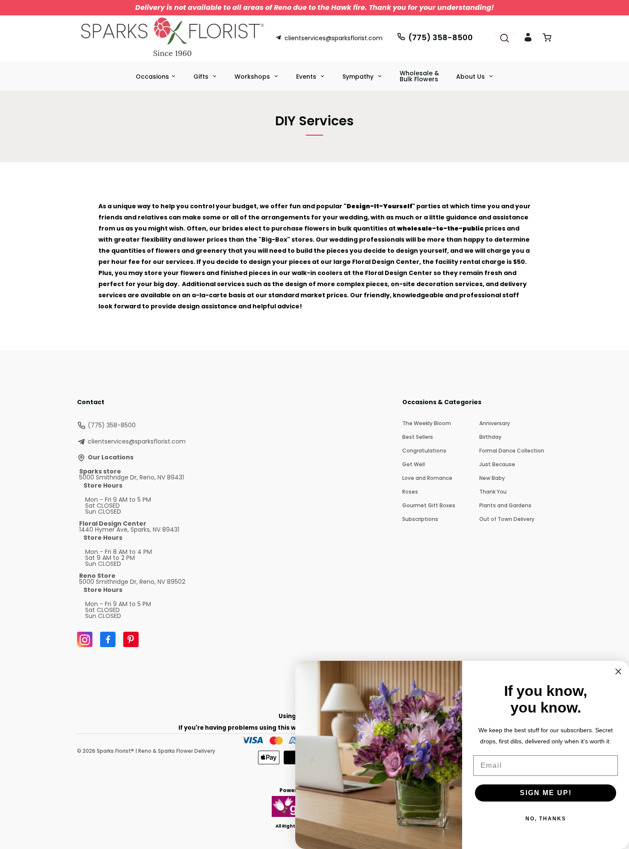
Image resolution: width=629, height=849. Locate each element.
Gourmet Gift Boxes (428, 505)
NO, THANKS (545, 819)
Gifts (201, 76)
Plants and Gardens (505, 505)
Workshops (253, 76)
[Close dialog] (618, 671)
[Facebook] (108, 639)
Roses (410, 491)
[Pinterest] (131, 639)
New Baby (492, 478)
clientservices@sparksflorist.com (334, 38)
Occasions (152, 76)
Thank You (493, 491)
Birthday (490, 437)
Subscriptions (420, 519)
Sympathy (358, 76)
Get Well (413, 464)
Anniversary (494, 423)
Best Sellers (417, 437)
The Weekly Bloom (426, 423)
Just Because (497, 464)
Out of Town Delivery (506, 519)
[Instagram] (84, 639)
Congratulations (424, 450)
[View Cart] (547, 39)
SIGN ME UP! (546, 792)
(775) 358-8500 (440, 37)
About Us (471, 76)
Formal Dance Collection (511, 450)
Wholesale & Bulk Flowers (419, 76)
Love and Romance (427, 478)
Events (307, 76)
